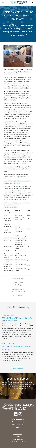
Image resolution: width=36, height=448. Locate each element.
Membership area (18, 425)
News (18, 427)
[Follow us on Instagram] (20, 415)
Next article (17, 289)
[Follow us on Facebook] (15, 415)
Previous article (17, 291)
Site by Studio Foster (18, 439)
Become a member (18, 422)
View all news (18, 368)
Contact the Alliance (18, 419)
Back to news (18, 295)
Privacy (18, 436)
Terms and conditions (18, 434)
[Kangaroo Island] (17, 407)
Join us (18, 393)
